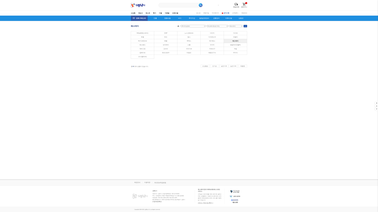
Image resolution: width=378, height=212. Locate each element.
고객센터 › (235, 13)
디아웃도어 (212, 37)
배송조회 (236, 7)
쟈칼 (235, 49)
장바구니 (244, 7)
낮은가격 (224, 66)
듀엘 (142, 37)
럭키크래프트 (142, 41)
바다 (179, 18)
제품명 (242, 66)
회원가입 (206, 13)
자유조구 (212, 49)
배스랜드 (142, 45)
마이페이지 (215, 13)
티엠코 (189, 52)
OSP (165, 33)
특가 (154, 13)
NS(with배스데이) (142, 33)
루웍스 (189, 41)
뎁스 (189, 37)
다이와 (235, 33)
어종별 (167, 13)
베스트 (148, 13)
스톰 (189, 45)
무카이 (235, 52)
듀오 (165, 37)
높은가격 (233, 66)
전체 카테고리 (141, 18)
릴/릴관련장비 (204, 18)
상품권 (241, 18)
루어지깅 (192, 18)
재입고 (140, 13)
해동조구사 (212, 52)
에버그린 (142, 49)
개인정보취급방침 (160, 182)
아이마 (212, 45)
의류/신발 (228, 18)
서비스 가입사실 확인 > (205, 203)
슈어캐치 (166, 45)
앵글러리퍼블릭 (235, 45)
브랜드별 (175, 13)
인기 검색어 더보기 (218, 5)
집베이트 (142, 52)
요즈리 (166, 49)
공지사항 (226, 13)
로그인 (198, 13)
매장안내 (244, 13)
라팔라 (235, 37)
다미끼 (212, 33)
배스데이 (235, 41)
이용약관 (147, 182)
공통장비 (216, 18)
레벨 (165, 41)
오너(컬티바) (142, 56)
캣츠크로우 (165, 52)
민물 (155, 18)
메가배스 (212, 41)
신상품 (133, 13)
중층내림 (167, 18)
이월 (160, 13)
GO (245, 26)
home (178, 26)
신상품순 (205, 66)
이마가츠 (189, 49)
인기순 (214, 66)
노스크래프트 (189, 33)
